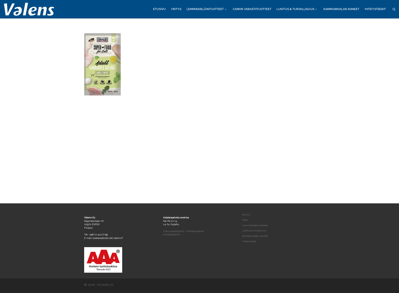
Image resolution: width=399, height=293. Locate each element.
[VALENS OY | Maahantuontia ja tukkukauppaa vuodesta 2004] (29, 8)
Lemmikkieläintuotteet (255, 225)
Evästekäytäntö (171, 234)
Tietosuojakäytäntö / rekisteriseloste (183, 231)
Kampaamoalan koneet (255, 235)
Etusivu (246, 214)
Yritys (245, 220)
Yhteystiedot (249, 241)
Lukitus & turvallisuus (254, 230)
